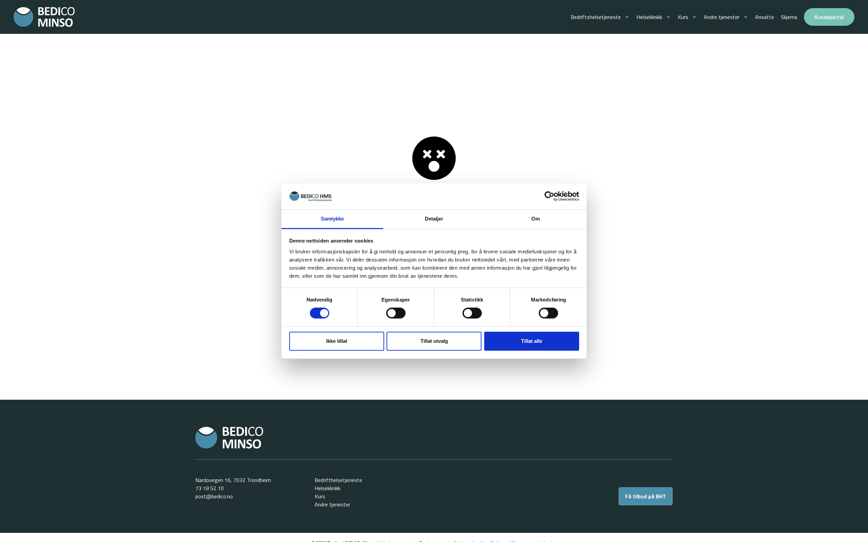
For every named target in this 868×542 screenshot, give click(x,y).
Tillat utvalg (434, 341)
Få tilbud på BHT (645, 496)
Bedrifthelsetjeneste (338, 480)
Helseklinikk (649, 17)
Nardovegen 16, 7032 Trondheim (233, 480)
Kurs (683, 17)
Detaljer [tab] (434, 219)
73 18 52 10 (209, 488)
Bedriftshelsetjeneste (596, 17)
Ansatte (764, 17)
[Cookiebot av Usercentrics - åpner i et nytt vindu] (549, 196)
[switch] (396, 313)
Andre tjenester (721, 17)
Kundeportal (829, 17)
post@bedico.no (214, 496)
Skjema (789, 17)
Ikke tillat (336, 341)
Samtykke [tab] (332, 219)
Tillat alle (531, 341)
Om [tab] (535, 219)
